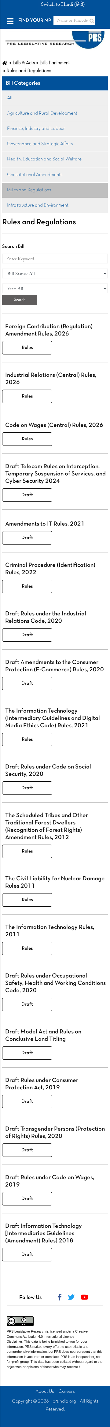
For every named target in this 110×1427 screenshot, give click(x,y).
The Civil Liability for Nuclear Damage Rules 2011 (55, 882)
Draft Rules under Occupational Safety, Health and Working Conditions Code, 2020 (55, 983)
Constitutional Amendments (34, 175)
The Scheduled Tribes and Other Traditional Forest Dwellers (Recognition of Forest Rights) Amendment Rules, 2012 (46, 826)
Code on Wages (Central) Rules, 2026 (54, 425)
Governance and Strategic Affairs (40, 144)
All (10, 98)
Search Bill (13, 246)
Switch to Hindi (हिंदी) (63, 4)
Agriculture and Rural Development (42, 113)
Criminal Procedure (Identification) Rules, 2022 (50, 569)
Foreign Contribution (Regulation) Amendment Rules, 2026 (49, 330)
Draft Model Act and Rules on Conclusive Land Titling (43, 1035)
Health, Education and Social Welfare (44, 159)
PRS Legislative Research (26, 1331)
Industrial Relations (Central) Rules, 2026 (50, 378)
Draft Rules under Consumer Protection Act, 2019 (41, 1084)
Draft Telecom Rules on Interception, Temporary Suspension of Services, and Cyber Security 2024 (55, 474)
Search (20, 300)
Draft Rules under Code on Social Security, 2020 (48, 770)
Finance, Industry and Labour (36, 129)
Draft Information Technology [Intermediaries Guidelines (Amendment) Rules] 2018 (43, 1233)
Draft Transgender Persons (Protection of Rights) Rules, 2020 (55, 1132)
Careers (66, 1391)
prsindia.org (64, 1401)
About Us (44, 1391)
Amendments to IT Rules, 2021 (45, 524)
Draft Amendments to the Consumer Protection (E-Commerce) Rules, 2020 (54, 666)
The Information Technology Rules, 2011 (49, 931)
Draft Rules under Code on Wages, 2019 (49, 1181)
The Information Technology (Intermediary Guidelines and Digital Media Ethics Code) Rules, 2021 (52, 718)
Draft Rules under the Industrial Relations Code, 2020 (45, 617)
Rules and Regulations (29, 190)
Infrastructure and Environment (37, 205)
